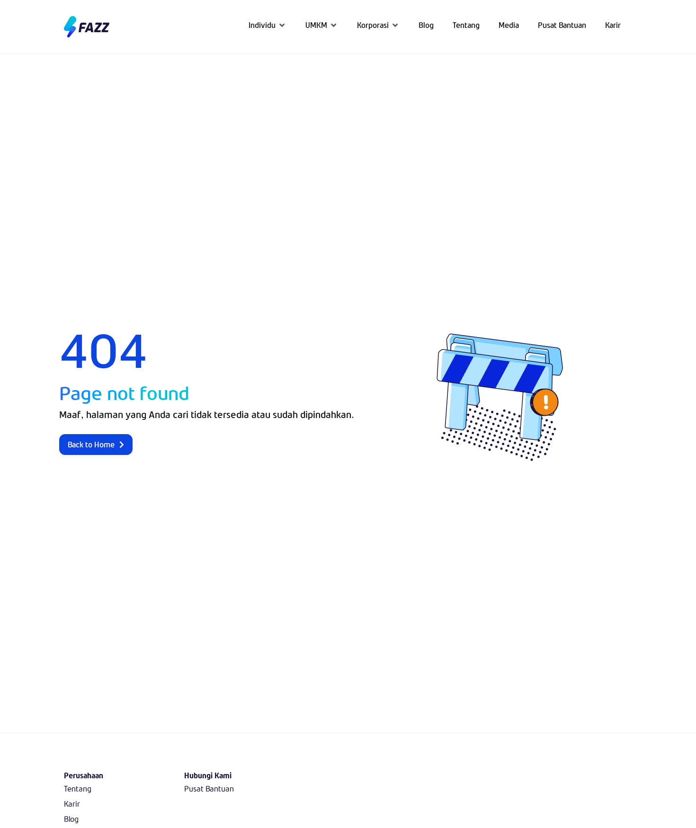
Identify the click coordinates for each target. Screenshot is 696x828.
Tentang (77, 788)
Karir (72, 804)
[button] (267, 25)
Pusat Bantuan (209, 788)
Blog (71, 819)
